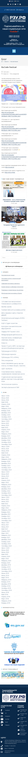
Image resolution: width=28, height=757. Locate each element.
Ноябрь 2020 (5, 542)
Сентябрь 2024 (6, 444)
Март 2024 (5, 457)
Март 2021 (5, 533)
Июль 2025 (5, 423)
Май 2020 (4, 554)
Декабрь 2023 (6, 463)
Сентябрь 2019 (6, 571)
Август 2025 (5, 421)
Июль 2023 (5, 474)
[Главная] (1, 61)
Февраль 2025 (6, 434)
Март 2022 (5, 508)
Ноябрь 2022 (5, 491)
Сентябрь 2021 (6, 520)
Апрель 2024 (5, 455)
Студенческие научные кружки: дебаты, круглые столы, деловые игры (12, 379)
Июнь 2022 (5, 501)
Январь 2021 (5, 537)
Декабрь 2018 (6, 584)
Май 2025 (4, 427)
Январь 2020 (5, 563)
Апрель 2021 (5, 531)
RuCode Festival (14, 61)
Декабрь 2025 (6, 413)
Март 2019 (5, 578)
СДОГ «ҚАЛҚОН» (6, 369)
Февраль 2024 (6, 459)
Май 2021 (4, 529)
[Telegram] (20, 4)
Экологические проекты (9, 384)
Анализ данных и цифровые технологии (12, 287)
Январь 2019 (5, 582)
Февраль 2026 (6, 408)
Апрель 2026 (5, 404)
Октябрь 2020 (6, 544)
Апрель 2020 (5, 556)
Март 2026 (5, 406)
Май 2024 (4, 453)
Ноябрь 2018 (5, 586)
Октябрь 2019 (6, 569)
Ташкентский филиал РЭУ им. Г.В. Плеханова (9, 691)
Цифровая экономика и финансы (10, 283)
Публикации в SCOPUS (9, 351)
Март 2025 (5, 432)
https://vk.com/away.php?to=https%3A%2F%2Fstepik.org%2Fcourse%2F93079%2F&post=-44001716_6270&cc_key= (13, 156)
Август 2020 (5, 548)
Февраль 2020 (6, 561)
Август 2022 (5, 497)
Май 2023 (4, 478)
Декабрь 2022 (6, 489)
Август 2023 (5, 472)
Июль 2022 (5, 499)
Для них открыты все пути (14, 250)
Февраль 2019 (6, 580)
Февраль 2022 (6, 510)
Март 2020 (5, 559)
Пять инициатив (14, 74)
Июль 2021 (5, 525)
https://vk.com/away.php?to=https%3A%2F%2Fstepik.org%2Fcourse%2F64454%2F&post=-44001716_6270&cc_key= (13, 142)
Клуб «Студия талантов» (9, 323)
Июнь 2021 (5, 527)
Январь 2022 (5, 512)
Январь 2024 (5, 461)
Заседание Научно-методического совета (14, 225)
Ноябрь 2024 (5, 440)
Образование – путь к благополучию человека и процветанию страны (14, 200)
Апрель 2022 (5, 506)
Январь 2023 (5, 487)
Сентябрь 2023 (6, 470)
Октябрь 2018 (6, 588)
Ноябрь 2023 (5, 466)
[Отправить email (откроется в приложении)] (18, 4)
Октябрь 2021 (6, 518)
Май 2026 (4, 402)
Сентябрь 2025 (6, 419)
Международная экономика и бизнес (11, 293)
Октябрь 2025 (6, 417)
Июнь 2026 (5, 400)
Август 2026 (5, 396)
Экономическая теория (7, 275)
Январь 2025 (5, 436)
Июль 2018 (5, 592)
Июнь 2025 (5, 425)
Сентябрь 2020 (6, 546)
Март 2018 (5, 599)
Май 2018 (4, 594)
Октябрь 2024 (6, 442)
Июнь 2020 (5, 552)
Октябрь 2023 (6, 468)
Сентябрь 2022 (6, 495)
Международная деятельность (11, 335)
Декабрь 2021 (6, 514)
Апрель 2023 (5, 480)
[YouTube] (15, 4)
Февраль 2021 (6, 535)
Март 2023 (5, 482)
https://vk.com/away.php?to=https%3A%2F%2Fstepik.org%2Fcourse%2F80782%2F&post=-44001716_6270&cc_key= (13, 114)
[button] (14, 51)
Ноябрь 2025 (5, 415)
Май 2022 (4, 504)
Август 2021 (5, 523)
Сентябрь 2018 (6, 590)
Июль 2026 (5, 398)
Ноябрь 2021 (5, 516)
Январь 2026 (5, 411)
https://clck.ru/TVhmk (10, 172)
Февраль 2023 (6, 485)
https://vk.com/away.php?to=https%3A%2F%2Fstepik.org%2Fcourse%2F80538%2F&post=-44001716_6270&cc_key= (13, 128)
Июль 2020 (5, 550)
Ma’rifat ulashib (6, 307)
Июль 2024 (5, 449)
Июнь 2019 (5, 575)
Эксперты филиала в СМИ (10, 387)
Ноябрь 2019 (5, 567)
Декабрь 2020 (6, 539)
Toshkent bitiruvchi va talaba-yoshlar (13, 310)
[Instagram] (13, 4)
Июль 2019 (5, 573)
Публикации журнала (8, 354)
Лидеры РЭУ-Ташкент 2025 (10, 332)
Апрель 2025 (5, 430)
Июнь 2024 (5, 451)
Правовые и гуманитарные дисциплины (12, 290)
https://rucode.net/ (9, 167)
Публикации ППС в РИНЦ (10, 357)
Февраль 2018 (6, 601)
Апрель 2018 (5, 597)
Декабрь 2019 (6, 565)
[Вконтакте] (10, 4)
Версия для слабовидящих (15, 266)
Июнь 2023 (5, 476)
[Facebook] (8, 4)
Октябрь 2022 (6, 493)
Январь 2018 (5, 603)
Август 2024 (5, 446)
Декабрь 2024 (6, 438)
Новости (5, 74)
